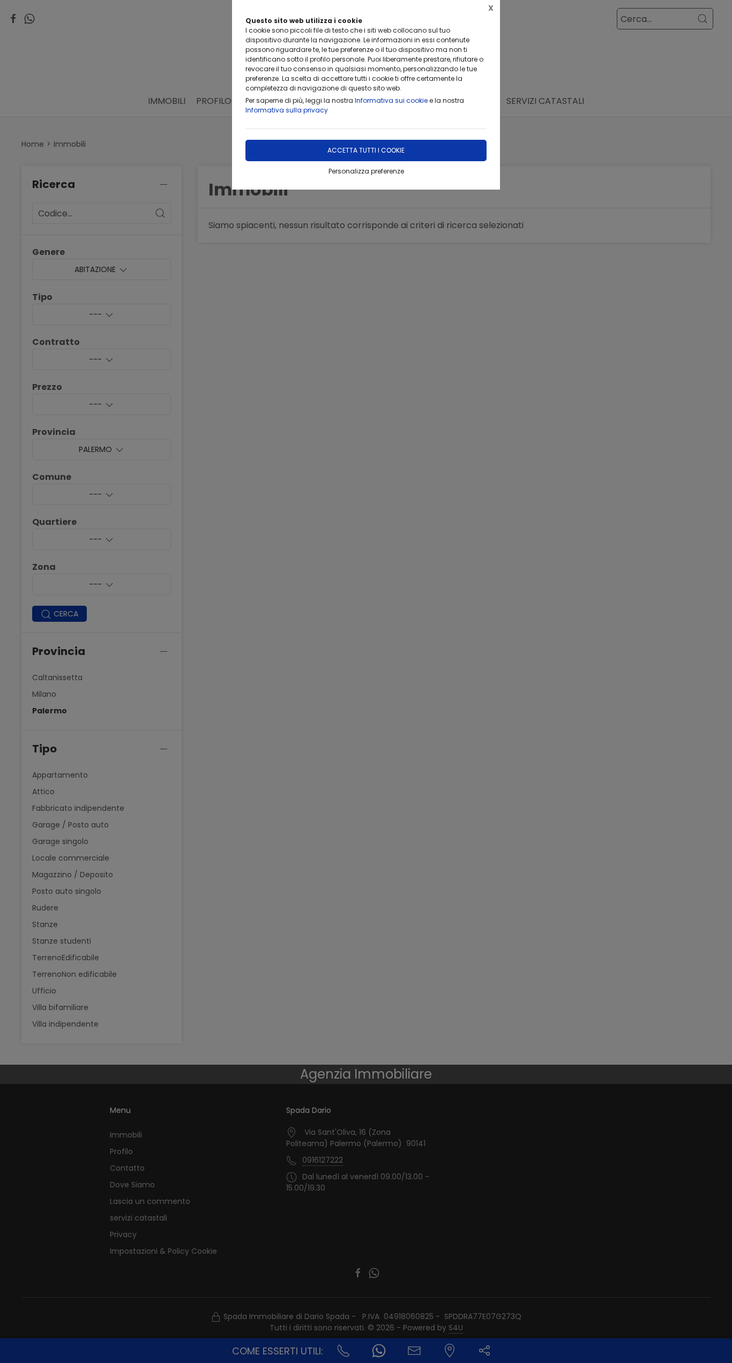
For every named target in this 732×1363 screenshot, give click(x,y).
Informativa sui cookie (391, 100)
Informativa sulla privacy (286, 110)
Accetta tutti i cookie (366, 150)
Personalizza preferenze (366, 171)
